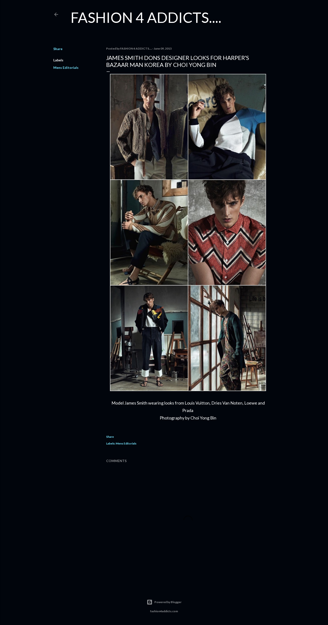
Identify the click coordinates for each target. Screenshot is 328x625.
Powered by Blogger (168, 602)
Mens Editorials (66, 67)
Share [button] (57, 49)
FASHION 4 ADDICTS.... (146, 17)
